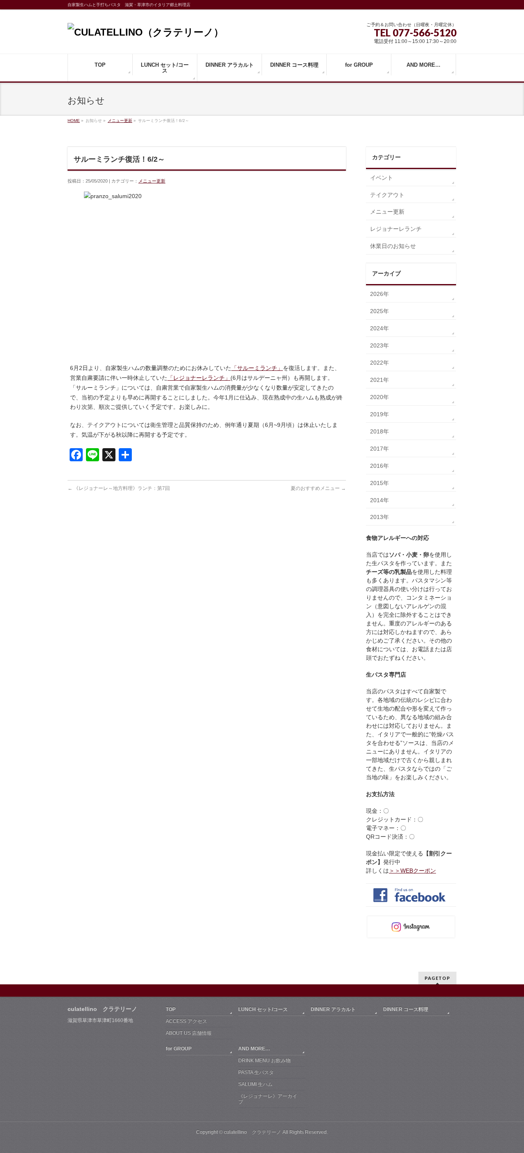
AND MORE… (254, 1048)
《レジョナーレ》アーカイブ (267, 1099)
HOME (74, 120)
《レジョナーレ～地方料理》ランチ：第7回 (119, 488)
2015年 (379, 483)
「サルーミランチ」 (257, 368)
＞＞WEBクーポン (412, 870)
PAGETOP (437, 978)
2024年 (379, 328)
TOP (171, 1009)
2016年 (379, 466)
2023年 (379, 345)
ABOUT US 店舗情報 (189, 1033)
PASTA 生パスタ (256, 1072)
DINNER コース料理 (405, 1009)
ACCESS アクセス (186, 1021)
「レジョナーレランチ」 (198, 378)
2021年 (379, 380)
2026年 (379, 294)
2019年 (379, 414)
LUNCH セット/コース (263, 1009)
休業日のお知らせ (393, 246)
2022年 (379, 362)
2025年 (379, 311)
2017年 (379, 448)
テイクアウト (387, 195)
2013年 (379, 517)
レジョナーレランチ (396, 229)
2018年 (379, 431)
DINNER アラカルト (333, 1009)
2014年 (379, 500)
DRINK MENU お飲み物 (264, 1060)
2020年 (379, 397)
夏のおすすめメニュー (318, 488)
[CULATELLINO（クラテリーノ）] (146, 32)
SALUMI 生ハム (255, 1084)
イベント (381, 177)
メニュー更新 (120, 120)
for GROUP (179, 1048)
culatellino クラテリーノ (252, 1132)
